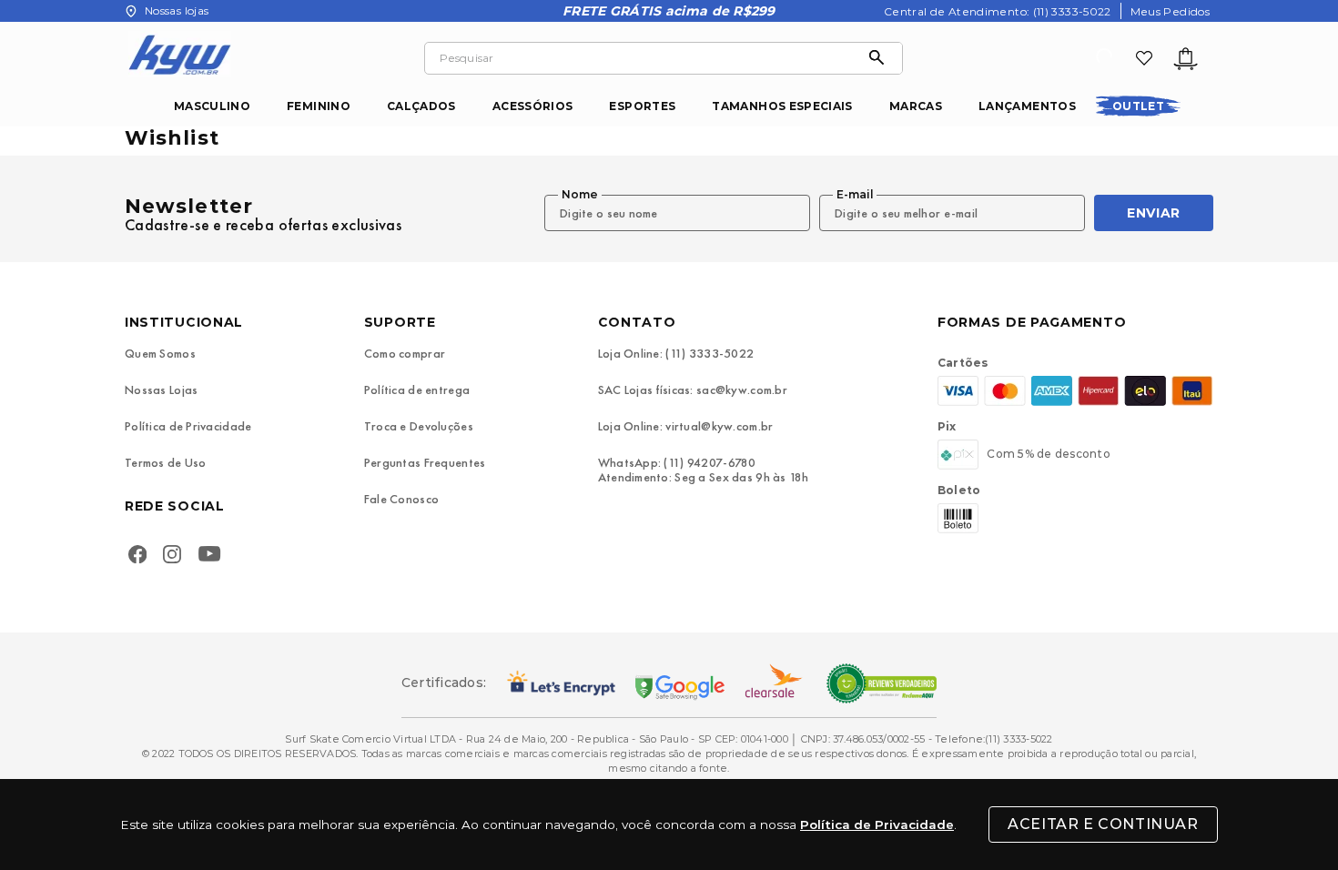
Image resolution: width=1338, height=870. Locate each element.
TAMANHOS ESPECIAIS (782, 106)
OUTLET (1138, 106)
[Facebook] (137, 556)
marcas (915, 106)
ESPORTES (642, 106)
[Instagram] (172, 556)
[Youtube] (213, 556)
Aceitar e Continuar (1103, 824)
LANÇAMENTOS (1027, 106)
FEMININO (318, 106)
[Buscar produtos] (881, 58)
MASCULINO (212, 106)
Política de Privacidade (877, 824)
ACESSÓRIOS (532, 106)
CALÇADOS (421, 106)
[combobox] (663, 58)
